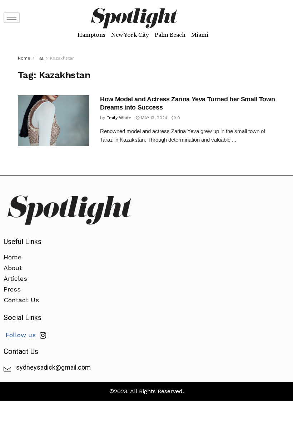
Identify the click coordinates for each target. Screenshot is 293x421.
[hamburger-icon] (12, 17)
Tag (40, 58)
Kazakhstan (62, 58)
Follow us (22, 335)
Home (24, 58)
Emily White (118, 117)
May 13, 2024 (153, 117)
